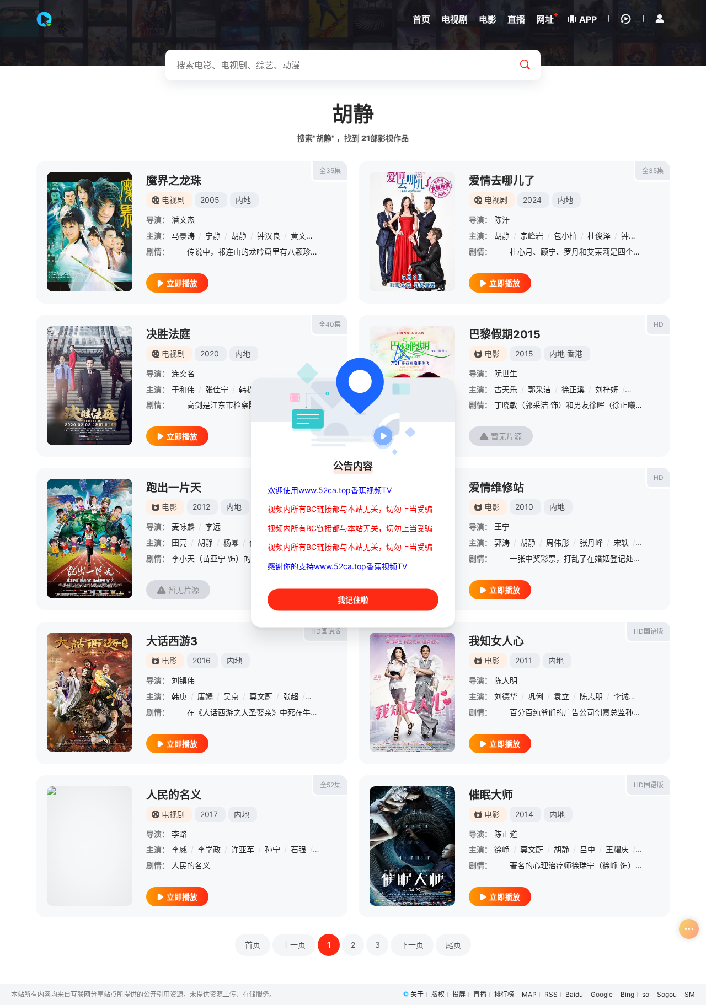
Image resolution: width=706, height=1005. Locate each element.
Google (602, 994)
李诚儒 (625, 696)
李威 (179, 849)
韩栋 (246, 389)
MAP (529, 994)
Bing (627, 994)
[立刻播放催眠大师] (412, 846)
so (645, 994)
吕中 (587, 849)
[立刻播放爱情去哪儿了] (412, 231)
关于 (417, 994)
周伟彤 (557, 542)
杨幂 (231, 542)
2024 (532, 199)
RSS (551, 994)
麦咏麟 (183, 526)
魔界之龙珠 (173, 180)
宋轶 (621, 542)
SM (689, 994)
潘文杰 (183, 219)
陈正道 (505, 834)
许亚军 (242, 849)
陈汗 (502, 219)
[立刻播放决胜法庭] (89, 385)
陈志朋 (591, 696)
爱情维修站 (496, 487)
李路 (179, 834)
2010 (524, 506)
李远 (213, 526)
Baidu (574, 994)
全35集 (330, 170)
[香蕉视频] (44, 19)
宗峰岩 (531, 235)
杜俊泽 (599, 235)
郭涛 (502, 542)
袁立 (561, 696)
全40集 (330, 324)
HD (659, 324)
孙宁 (272, 849)
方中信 (640, 389)
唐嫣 (205, 696)
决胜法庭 (168, 334)
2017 (209, 814)
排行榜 (504, 994)
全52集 (330, 785)
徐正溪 (573, 389)
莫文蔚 (260, 696)
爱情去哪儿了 (502, 180)
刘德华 (505, 696)
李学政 (209, 849)
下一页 (412, 944)
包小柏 (565, 235)
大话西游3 (171, 641)
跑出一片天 (173, 487)
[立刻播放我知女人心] (412, 692)
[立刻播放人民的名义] (89, 846)
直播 (479, 994)
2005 (210, 199)
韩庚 (179, 696)
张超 (290, 696)
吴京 (231, 696)
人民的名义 (173, 795)
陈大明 (505, 680)
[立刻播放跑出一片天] (89, 538)
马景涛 (183, 235)
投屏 (459, 994)
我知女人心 (496, 641)
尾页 (453, 944)
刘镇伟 (183, 680)
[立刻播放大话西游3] (89, 692)
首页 (252, 944)
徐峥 (502, 849)
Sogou (667, 994)
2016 (201, 660)
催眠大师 (491, 795)
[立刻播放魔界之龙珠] (89, 231)
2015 (524, 353)
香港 (574, 353)
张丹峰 (591, 542)
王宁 (502, 526)
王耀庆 (617, 849)
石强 (298, 849)
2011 (523, 660)
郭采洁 (539, 389)
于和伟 (183, 389)
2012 (201, 506)
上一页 (294, 944)
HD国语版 (326, 631)
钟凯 (629, 235)
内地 (243, 199)
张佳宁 (216, 389)
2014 (524, 814)
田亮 (179, 542)
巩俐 (535, 696)
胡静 (239, 235)
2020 (209, 353)
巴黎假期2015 (505, 334)
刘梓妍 (606, 389)
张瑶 (316, 696)
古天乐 (505, 389)
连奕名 (183, 373)
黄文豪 (302, 235)
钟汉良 (268, 235)
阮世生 (505, 373)
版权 (438, 994)
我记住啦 (353, 599)
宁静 (213, 235)
